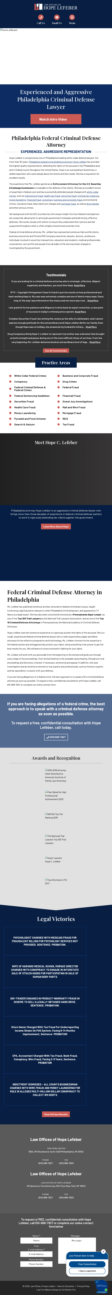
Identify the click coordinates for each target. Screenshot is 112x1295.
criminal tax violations (88, 195)
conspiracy (47, 199)
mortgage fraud (68, 203)
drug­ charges (93, 203)
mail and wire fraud (34, 195)
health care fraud (52, 195)
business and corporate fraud (68, 199)
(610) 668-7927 (57, 737)
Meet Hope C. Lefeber (56, 442)
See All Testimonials (56, 350)
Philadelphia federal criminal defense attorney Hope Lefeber (57, 161)
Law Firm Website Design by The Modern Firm (56, 1289)
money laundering (17, 199)
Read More (79, 285)
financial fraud (34, 199)
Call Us (41, 23)
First (36, 1246)
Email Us (57, 23)
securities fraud (69, 195)
